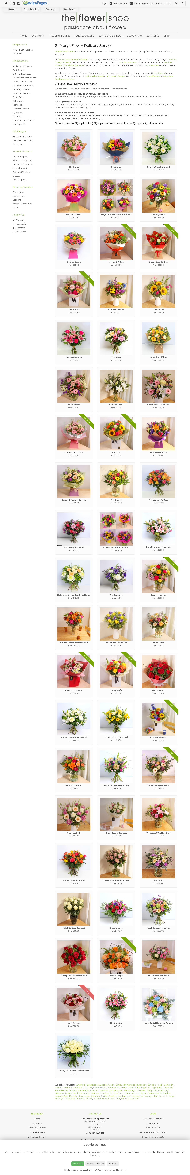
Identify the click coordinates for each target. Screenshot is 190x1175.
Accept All (78, 1163)
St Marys (59, 1098)
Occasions (37, 36)
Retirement (18, 101)
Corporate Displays (109, 36)
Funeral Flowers (84, 36)
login (104, 3)
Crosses (16, 176)
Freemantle (112, 1087)
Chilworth (168, 1085)
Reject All (112, 1163)
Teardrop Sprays (20, 156)
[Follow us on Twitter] (6, 3)
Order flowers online (65, 51)
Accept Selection (95, 1163)
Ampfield (80, 1085)
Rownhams (84, 1096)
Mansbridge (129, 1090)
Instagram (21, 231)
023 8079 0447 (93, 1133)
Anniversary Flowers (22, 66)
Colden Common (63, 1087)
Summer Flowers (21, 108)
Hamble (123, 1087)
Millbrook (59, 1093)
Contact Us (152, 36)
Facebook (20, 224)
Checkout (17, 53)
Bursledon (141, 1085)
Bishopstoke (93, 1085)
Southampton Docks (154, 1096)
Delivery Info (134, 36)
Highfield (168, 1087)
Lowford (103, 1090)
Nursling (104, 1093)
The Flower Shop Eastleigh (95, 1140)
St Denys (170, 1096)
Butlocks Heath (155, 1085)
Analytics (87, 1170)
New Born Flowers (21, 93)
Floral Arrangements (22, 136)
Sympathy (17, 112)
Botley (119, 1085)
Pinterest (20, 228)
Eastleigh (50, 9)
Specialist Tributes (21, 172)
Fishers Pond (99, 1087)
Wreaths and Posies (22, 160)
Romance (17, 105)
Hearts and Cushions (22, 164)
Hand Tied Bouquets (22, 140)
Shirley (104, 1096)
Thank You (18, 116)
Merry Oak (152, 1090)
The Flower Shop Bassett (95, 1118)
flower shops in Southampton (73, 59)
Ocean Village (116, 1093)
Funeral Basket (20, 168)
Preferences (104, 1170)
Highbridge (156, 1087)
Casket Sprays (19, 180)
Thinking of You (20, 124)
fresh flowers (158, 73)
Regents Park (61, 1096)
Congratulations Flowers (24, 78)
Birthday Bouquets (22, 74)
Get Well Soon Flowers (23, 85)
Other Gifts (18, 97)
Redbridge (165, 1093)
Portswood (153, 1093)
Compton (77, 1087)
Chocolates (18, 192)
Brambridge (129, 1085)
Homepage (18, 144)
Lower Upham (115, 1090)
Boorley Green (107, 1085)
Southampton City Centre (130, 1096)
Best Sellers (69, 9)
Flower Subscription (22, 81)
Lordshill (82, 1090)
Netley (68, 1093)
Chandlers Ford (31, 9)
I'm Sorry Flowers (21, 89)
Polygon (142, 1093)
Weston (125, 1098)
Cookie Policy (153, 1128)
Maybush (141, 1090)
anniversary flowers (116, 76)
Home (24, 36)
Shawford (95, 1096)
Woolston (134, 1098)
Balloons (17, 200)
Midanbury (163, 1090)
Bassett (12, 9)
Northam (95, 1093)
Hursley (73, 1090)
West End (115, 1098)
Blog (167, 36)
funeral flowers (153, 76)
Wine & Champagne (22, 203)
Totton (89, 1098)
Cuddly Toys (18, 196)
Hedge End (144, 1087)
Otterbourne (131, 1093)
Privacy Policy (153, 1123)
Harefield (133, 1087)
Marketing (121, 1170)
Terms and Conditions (152, 1118)
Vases (15, 207)
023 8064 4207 (152, 65)
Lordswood (92, 1090)
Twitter (19, 220)
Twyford (97, 1098)
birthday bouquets (95, 76)
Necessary (72, 1170)
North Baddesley (81, 1093)
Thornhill (80, 1098)
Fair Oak (88, 1087)
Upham (105, 1098)
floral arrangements (74, 65)
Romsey (73, 1096)
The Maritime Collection (24, 120)
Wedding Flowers (60, 36)
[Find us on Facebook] (11, 3)
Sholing (112, 1096)
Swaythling (69, 1098)
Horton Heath (61, 1090)
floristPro (162, 1132)
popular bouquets (127, 62)
